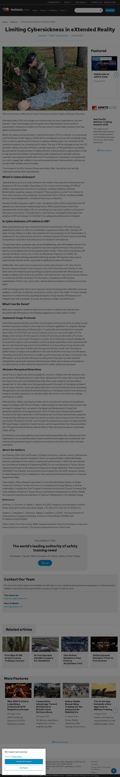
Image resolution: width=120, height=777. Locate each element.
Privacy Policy (17, 757)
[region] (24, 761)
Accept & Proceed (23, 762)
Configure (24, 768)
